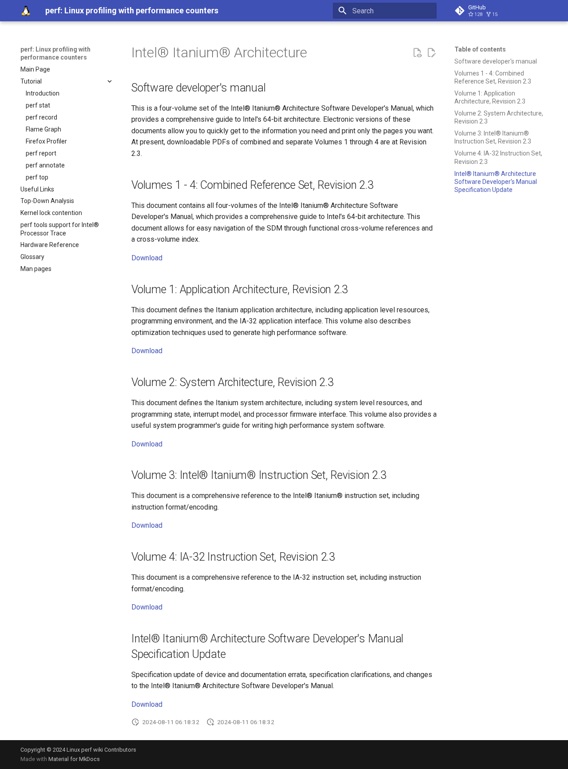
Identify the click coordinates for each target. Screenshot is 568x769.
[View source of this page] (417, 53)
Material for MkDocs (74, 759)
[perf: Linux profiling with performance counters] (26, 11)
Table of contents (480, 49)
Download (146, 258)
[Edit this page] (431, 53)
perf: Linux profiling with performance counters (55, 53)
